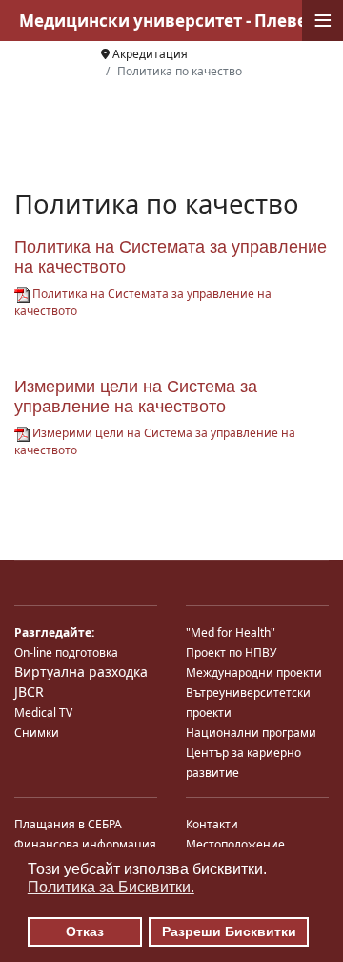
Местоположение (235, 844)
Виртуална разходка (81, 671)
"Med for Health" (230, 632)
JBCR (29, 691)
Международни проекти (254, 672)
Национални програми (251, 732)
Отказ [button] (85, 931)
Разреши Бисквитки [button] (229, 931)
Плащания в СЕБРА (68, 824)
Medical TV (43, 712)
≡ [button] (323, 20)
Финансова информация (85, 844)
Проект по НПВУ (231, 652)
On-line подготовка (66, 652)
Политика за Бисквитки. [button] (111, 887)
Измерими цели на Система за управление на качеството (135, 396)
